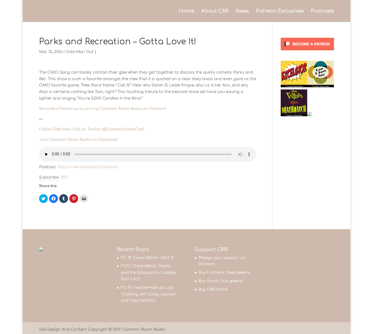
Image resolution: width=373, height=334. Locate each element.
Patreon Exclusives (280, 11)
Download (108, 167)
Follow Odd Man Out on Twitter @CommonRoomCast (91, 129)
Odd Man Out (80, 52)
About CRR (215, 11)
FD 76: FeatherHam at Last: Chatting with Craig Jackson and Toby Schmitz (149, 294)
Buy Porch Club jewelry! (221, 281)
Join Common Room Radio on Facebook (78, 140)
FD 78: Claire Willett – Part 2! (147, 258)
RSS (64, 177)
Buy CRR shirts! (213, 289)
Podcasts (322, 11)
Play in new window (76, 167)
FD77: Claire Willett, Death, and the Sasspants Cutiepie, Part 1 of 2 (148, 272)
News (242, 11)
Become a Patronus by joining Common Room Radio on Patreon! (102, 109)
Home (186, 11)
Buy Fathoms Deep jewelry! (224, 273)
